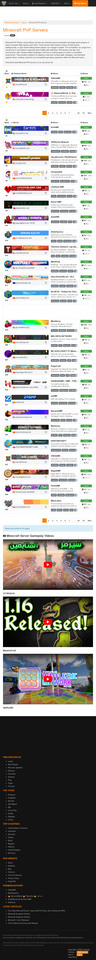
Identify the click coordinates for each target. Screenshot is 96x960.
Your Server (81, 3)
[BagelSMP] (30, 472)
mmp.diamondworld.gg (24, 99)
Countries (12, 773)
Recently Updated (15, 767)
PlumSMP (55, 485)
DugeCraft (56, 366)
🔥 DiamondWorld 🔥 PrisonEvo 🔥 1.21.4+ (71, 93)
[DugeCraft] (30, 367)
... (73, 113)
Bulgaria (11, 843)
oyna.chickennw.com (23, 178)
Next (89, 113)
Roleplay (11, 816)
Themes (11, 786)
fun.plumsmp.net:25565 (24, 492)
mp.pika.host (20, 163)
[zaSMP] (30, 397)
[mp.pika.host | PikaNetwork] (30, 158)
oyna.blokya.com (22, 297)
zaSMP (54, 395)
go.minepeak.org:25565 (25, 268)
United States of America (18, 828)
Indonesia (12, 831)
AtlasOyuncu (57, 231)
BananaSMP (57, 410)
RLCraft (11, 801)
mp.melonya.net (21, 342)
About (66, 3)
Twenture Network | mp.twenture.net (68, 246)
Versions (11, 777)
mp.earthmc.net (21, 133)
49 (79, 113)
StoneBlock (12, 804)
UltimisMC (55, 78)
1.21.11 (87, 100)
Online (86, 78)
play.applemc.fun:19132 (25, 223)
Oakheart (11, 902)
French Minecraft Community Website (23, 923)
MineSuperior (13, 893)
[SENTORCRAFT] (30, 442)
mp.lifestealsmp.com (23, 193)
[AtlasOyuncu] (30, 233)
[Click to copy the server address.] (46, 84)
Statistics (11, 865)
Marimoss (55, 425)
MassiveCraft (9, 650)
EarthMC (55, 127)
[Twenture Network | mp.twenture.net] (30, 248)
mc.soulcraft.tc (21, 357)
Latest (10, 761)
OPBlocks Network (60, 142)
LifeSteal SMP (57, 186)
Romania (11, 834)
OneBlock (12, 798)
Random (11, 770)
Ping (10, 780)
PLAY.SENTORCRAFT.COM (26, 447)
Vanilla (10, 813)
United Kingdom (14, 850)
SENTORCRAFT (58, 440)
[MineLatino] (30, 502)
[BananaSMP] (30, 412)
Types (24, 22)
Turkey (10, 837)
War (9, 807)
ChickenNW (56, 171)
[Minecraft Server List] (3, 3)
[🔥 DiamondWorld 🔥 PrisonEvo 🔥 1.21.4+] (30, 94)
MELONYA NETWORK (61, 336)
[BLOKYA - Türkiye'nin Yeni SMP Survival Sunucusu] (30, 292)
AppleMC (55, 216)
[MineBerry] (30, 322)
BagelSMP (56, 470)
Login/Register (40, 3)
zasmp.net (19, 402)
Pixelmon (11, 794)
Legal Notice (72, 957)
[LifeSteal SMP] (30, 188)
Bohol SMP (56, 201)
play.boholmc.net (22, 208)
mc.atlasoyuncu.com (23, 238)
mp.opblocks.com (22, 148)
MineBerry (56, 321)
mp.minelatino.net (22, 507)
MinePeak (55, 261)
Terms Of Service (15, 875)
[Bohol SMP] (30, 203)
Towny (10, 819)
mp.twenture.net (22, 253)
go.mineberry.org (22, 327)
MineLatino (56, 500)
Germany (11, 853)
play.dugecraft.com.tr (23, 372)
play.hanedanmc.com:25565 (26, 387)
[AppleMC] (30, 218)
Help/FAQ (55, 3)
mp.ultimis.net (21, 84)
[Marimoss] (30, 427)
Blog (10, 869)
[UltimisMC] (30, 79)
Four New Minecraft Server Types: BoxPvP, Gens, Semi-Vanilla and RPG (36, 910)
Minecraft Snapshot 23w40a (19, 917)
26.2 (86, 85)
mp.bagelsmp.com (22, 477)
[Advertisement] (48, 14)
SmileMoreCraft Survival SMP (19, 899)
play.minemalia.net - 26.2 (62, 276)
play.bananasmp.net (23, 417)
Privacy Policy (13, 878)
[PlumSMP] (30, 487)
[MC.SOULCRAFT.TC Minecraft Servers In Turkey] (30, 352)
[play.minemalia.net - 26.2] (30, 278)
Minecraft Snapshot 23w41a (19, 913)
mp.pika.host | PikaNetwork (64, 156)
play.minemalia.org (23, 283)
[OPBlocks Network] (30, 143)
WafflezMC (8, 707)
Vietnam (11, 846)
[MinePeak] (30, 263)
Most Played (13, 764)
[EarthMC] (30, 128)
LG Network (9, 593)
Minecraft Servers (12, 22)
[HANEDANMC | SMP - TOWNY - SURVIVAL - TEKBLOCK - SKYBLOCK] (30, 382)
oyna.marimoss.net (23, 432)
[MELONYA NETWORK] (30, 337)
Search (25, 3)
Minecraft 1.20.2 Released (18, 920)
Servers (9, 35)
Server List (13, 3)
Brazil (10, 840)
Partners (11, 872)
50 (84, 113)
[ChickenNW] (30, 173)
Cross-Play (12, 810)
